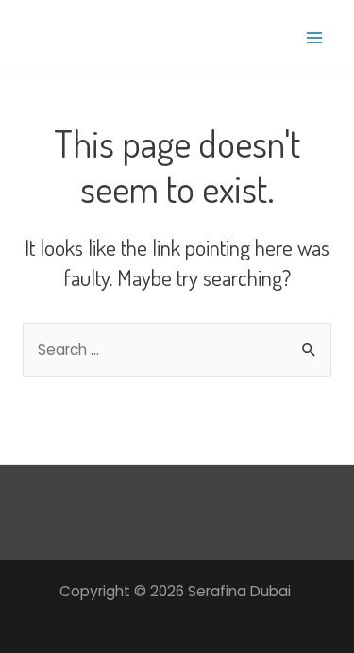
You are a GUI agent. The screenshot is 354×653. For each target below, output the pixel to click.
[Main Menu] (315, 37)
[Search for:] (177, 350)
